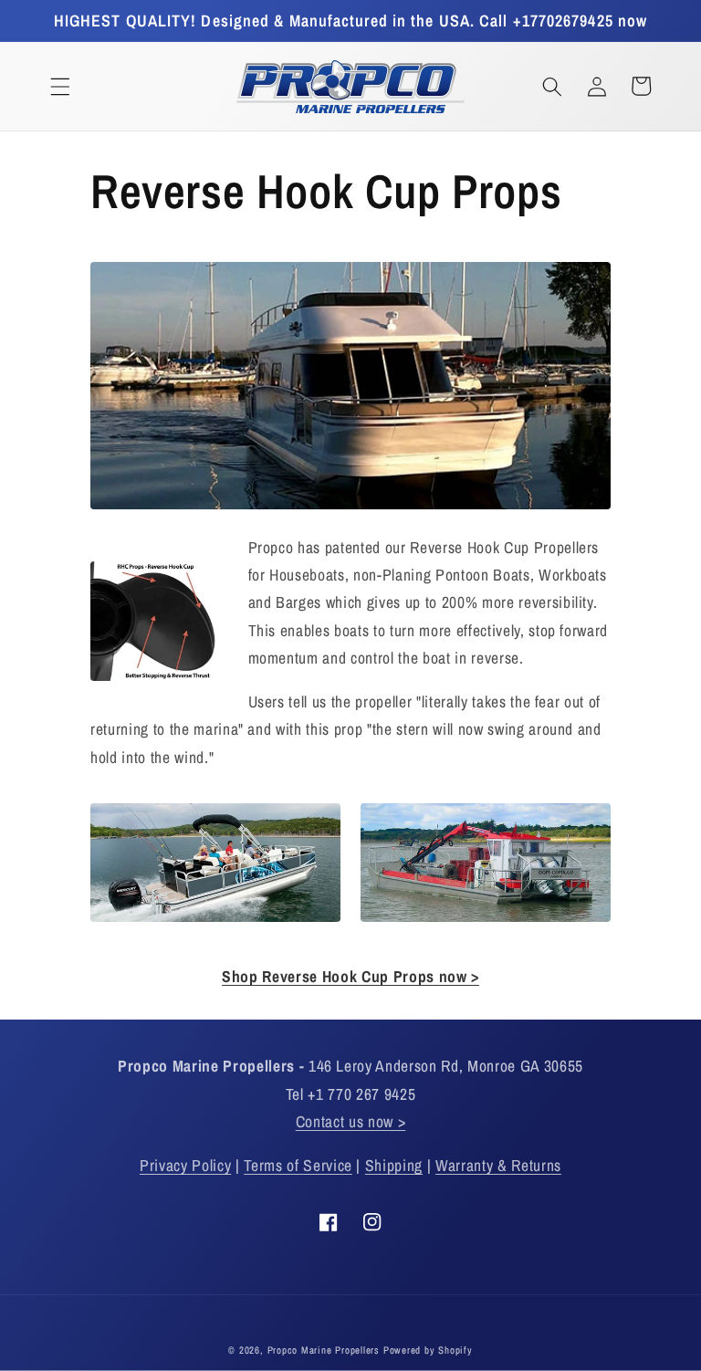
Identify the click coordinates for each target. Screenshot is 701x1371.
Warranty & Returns (498, 1165)
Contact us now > (351, 1121)
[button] (60, 86)
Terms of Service (298, 1165)
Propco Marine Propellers (323, 1350)
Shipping (394, 1165)
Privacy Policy (185, 1165)
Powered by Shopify (428, 1350)
